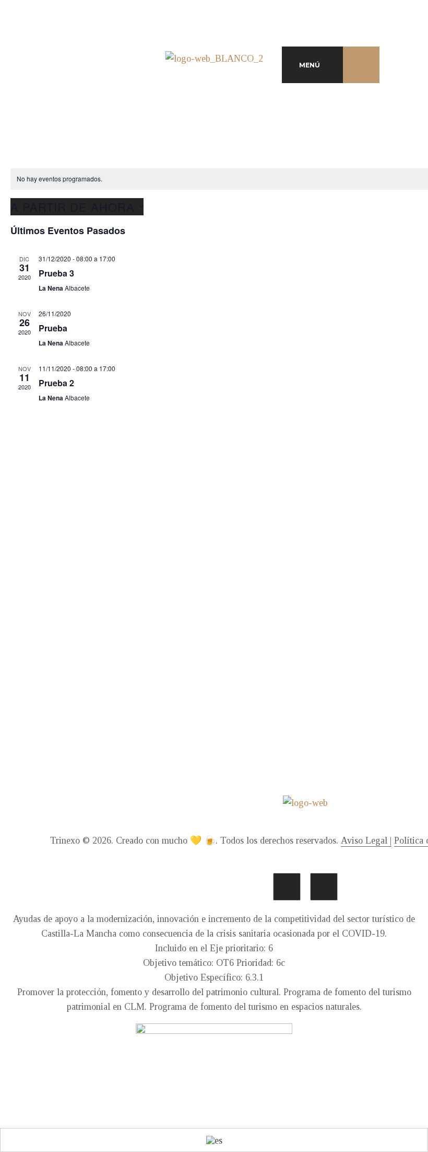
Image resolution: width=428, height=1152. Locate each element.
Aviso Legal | (366, 841)
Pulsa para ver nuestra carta (96, 679)
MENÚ (309, 65)
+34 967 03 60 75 (305, 634)
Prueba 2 (56, 383)
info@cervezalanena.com (305, 649)
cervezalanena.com (305, 664)
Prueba (53, 328)
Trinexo (65, 841)
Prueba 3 (56, 273)
